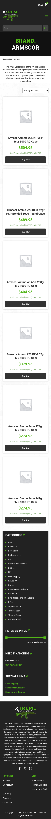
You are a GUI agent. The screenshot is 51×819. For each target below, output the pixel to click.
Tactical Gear (14, 611)
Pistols (11, 593)
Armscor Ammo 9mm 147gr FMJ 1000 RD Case (25, 500)
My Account (8, 785)
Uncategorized (14, 619)
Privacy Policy (37, 780)
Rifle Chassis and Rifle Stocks (21, 598)
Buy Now (25, 160)
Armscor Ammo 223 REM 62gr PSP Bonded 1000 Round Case (25, 211)
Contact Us (7, 802)
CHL (10, 559)
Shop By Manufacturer (15, 688)
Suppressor (13, 606)
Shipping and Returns (15, 692)
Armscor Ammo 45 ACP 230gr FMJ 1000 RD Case (25, 284)
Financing (7, 798)
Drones (11, 568)
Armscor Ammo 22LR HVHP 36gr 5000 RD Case (25, 139)
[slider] (6, 637)
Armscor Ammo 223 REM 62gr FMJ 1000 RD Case (25, 356)
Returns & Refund (39, 789)
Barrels (11, 546)
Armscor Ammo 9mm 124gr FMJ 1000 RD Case (25, 428)
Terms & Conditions (39, 785)
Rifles (10, 602)
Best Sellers (13, 551)
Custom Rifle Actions (17, 563)
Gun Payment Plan (13, 665)
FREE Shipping (11, 683)
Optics (11, 585)
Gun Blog (7, 794)
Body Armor (13, 555)
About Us (7, 780)
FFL (10, 572)
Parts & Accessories (17, 589)
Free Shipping (14, 576)
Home (5, 59)
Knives (11, 581)
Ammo (11, 542)
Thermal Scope (14, 615)
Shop (10, 59)
